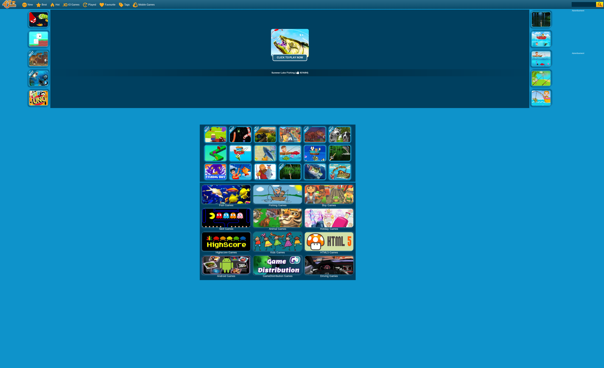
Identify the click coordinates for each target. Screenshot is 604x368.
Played (92, 4)
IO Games (73, 4)
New (30, 4)
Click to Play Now (290, 57)
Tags (127, 4)
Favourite (110, 4)
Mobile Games (146, 4)
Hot (57, 4)
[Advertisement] (14, 57)
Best (44, 4)
